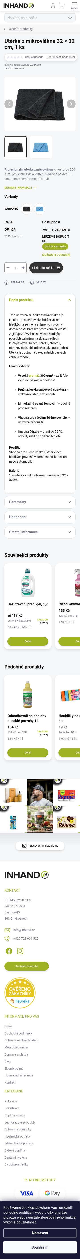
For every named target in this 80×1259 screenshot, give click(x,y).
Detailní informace (18, 187)
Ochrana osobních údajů (21, 1040)
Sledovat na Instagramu (44, 845)
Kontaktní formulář (26, 966)
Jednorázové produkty (20, 1122)
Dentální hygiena (15, 1157)
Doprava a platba (16, 1054)
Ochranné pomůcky (17, 1129)
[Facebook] (8, 950)
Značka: (14, 68)
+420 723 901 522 (25, 938)
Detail (27, 641)
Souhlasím (40, 1247)
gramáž (34, 375)
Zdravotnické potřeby (19, 1143)
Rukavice (10, 1101)
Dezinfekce (11, 1108)
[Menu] (74, 5)
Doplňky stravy (14, 1115)
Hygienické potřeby (17, 1136)
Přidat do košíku (43, 268)
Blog (7, 1061)
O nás (8, 1026)
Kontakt (10, 1082)
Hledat (70, 17)
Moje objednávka (16, 1047)
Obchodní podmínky (18, 1033)
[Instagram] (19, 950)
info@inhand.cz (24, 930)
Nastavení (40, 1233)
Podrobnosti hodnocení (61, 57)
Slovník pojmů (14, 1068)
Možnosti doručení (56, 255)
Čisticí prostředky (16, 1164)
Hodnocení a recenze (18, 1075)
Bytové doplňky (15, 1150)
